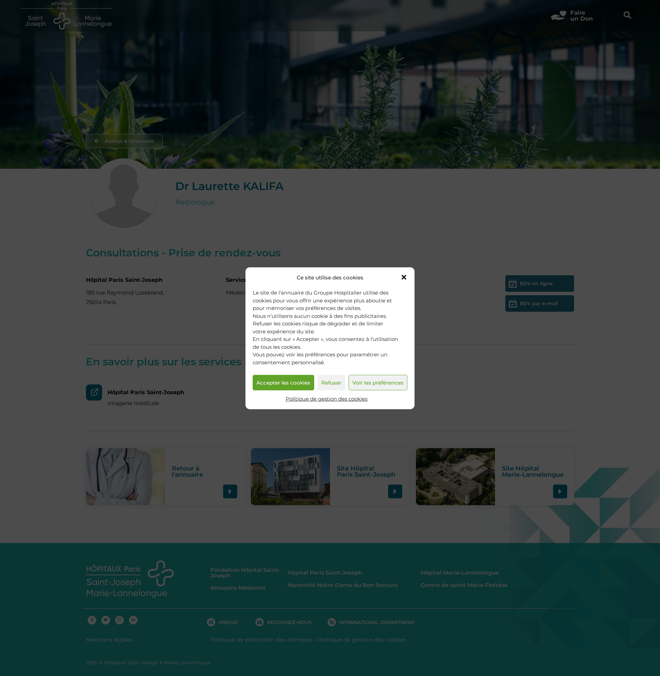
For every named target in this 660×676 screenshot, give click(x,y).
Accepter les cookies (283, 382)
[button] (403, 277)
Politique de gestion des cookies (326, 399)
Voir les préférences (378, 382)
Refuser (331, 382)
